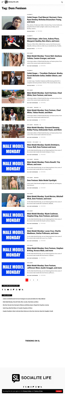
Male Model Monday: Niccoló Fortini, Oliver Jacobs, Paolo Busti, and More (20, 302)
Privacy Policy (27, 391)
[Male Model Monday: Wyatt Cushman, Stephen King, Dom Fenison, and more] (13, 217)
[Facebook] (2, 289)
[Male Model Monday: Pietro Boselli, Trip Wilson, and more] (13, 166)
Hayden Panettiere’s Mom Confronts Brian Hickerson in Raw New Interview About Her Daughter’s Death (28, 311)
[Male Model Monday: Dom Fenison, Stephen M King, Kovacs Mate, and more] (13, 252)
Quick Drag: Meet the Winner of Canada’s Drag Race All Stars (17, 308)
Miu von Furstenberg (32, 65)
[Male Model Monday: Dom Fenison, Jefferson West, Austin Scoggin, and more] (13, 269)
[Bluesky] (19, 289)
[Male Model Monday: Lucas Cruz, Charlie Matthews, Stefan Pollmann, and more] (13, 234)
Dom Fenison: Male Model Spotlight (41, 180)
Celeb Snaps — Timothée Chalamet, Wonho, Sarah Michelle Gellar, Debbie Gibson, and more (45, 75)
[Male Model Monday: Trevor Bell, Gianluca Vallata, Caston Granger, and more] (13, 59)
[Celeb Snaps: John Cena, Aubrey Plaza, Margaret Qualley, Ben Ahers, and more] (13, 42)
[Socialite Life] (12, 2)
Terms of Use (38, 391)
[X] (5, 289)
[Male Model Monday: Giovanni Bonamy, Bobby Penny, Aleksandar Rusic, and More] (13, 131)
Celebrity (30, 14)
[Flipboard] (14, 289)
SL (40, 107)
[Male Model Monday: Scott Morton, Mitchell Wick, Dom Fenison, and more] (13, 200)
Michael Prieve (31, 31)
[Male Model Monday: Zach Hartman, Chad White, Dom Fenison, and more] (13, 96)
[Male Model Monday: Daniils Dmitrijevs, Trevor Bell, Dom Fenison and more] (13, 148)
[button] (59, 391)
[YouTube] (8, 289)
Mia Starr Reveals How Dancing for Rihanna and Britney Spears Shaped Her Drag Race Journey (26, 305)
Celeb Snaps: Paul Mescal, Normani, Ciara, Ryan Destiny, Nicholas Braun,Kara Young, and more (44, 19)
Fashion (36, 107)
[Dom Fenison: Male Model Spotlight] (13, 183)
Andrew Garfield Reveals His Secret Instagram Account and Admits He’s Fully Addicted (24, 298)
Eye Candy (30, 53)
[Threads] (17, 289)
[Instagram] (11, 289)
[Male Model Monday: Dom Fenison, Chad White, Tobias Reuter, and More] (13, 114)
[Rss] (22, 289)
